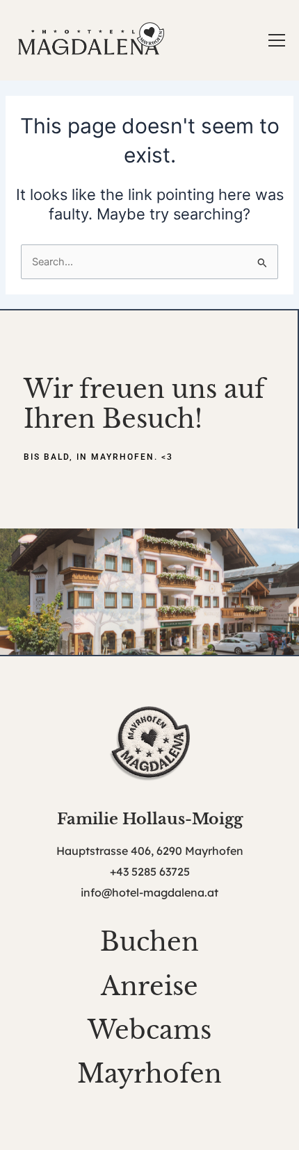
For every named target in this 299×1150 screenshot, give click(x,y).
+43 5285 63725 (150, 871)
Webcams (149, 1030)
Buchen (149, 942)
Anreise (149, 986)
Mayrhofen (149, 1074)
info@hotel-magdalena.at (149, 892)
